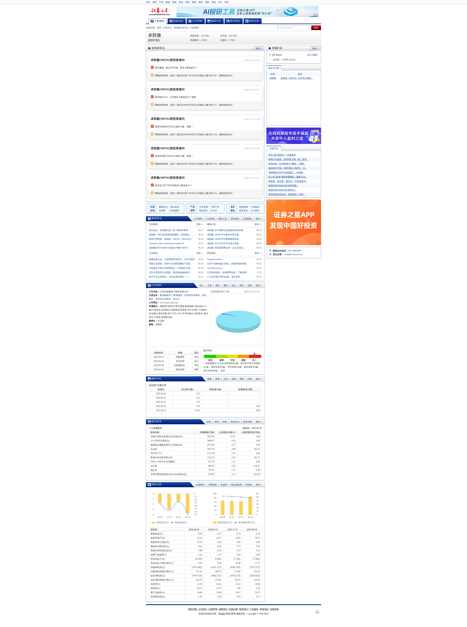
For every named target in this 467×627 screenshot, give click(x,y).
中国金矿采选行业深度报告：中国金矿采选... (170, 268)
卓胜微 (272, 78)
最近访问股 (273, 68)
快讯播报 (174, 210)
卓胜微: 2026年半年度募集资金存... (223, 239)
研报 (174, 2)
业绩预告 (200, 484)
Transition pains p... (215, 268)
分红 (225, 379)
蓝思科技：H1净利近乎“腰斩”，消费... (286, 163)
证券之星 (159, 11)
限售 (225, 421)
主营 (209, 285)
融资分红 (156, 378)
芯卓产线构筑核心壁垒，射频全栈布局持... (227, 263)
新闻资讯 (156, 218)
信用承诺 (274, 609)
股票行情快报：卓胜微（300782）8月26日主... (171, 239)
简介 (201, 285)
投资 (250, 285)
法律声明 (213, 609)
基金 (181, 2)
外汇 (220, 2)
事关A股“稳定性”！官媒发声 (282, 155)
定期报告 (247, 218)
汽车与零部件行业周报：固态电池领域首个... (170, 272)
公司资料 (156, 285)
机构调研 (243, 207)
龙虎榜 (162, 210)
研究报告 (235, 218)
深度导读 (273, 148)
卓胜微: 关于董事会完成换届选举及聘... (226, 230)
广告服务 (254, 609)
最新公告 (222, 218)
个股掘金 (255, 207)
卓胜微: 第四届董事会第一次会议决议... (226, 248)
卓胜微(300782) (181, 27)
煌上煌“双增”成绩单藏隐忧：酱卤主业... (287, 177)
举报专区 (264, 609)
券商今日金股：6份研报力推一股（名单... (288, 159)
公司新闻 (198, 218)
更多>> (259, 48)
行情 (161, 2)
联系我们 (243, 609)
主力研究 (255, 210)
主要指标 (212, 484)
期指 (194, 2)
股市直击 (243, 210)
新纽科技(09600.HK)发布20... (282, 190)
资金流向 (203, 210)
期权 (207, 2)
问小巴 (214, 210)
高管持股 (247, 421)
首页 (148, 2)
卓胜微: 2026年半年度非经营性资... (223, 234)
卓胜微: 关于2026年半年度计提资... (223, 243)
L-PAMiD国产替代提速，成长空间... (224, 277)
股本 (209, 421)
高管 (217, 285)
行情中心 (167, 27)
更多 (223, 370)
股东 (217, 421)
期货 (200, 2)
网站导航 (192, 609)
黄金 (214, 2)
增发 (242, 379)
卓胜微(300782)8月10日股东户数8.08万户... (169, 248)
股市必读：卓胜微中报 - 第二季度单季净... (169, 230)
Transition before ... (215, 259)
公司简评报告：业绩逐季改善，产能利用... (227, 272)
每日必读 (174, 207)
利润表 (248, 484)
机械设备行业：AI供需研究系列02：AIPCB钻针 (172, 259)
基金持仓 (235, 421)
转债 (250, 379)
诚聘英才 (223, 609)
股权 (242, 285)
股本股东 (156, 421)
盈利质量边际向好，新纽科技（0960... (286, 194)
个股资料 (194, 27)
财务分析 (156, 484)
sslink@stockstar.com (293, 254)
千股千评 (215, 207)
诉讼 (233, 285)
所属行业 (277, 48)
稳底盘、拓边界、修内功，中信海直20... (287, 181)
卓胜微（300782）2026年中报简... (297, 78)
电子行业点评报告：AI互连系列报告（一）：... (171, 277)
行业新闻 (210, 218)
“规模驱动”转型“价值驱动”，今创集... (286, 172)
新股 (217, 379)
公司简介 (202, 609)
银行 (227, 2)
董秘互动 (163, 207)
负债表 (224, 484)
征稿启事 (233, 609)
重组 (225, 285)
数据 (168, 2)
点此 (223, 613)
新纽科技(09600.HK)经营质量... (283, 185)
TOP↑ (317, 612)
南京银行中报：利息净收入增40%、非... (287, 168)
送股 (233, 379)
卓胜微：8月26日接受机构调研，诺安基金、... (171, 234)
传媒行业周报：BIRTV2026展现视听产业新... (170, 263)
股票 (155, 2)
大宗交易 (203, 207)
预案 (209, 379)
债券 (187, 2)
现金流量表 (236, 484)
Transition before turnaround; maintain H (166, 243)
